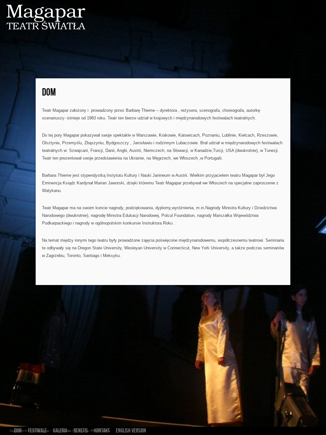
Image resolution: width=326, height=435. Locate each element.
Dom (49, 92)
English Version (131, 430)
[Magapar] (40, 18)
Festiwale (37, 430)
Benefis (81, 430)
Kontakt (102, 430)
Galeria (60, 430)
